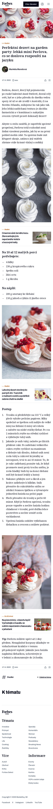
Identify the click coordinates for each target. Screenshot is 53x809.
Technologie (7, 737)
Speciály (32, 727)
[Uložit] (49, 80)
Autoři (4, 762)
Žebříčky (5, 748)
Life (3, 741)
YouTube (38, 802)
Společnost (6, 734)
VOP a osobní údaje (36, 779)
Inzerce (31, 769)
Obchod (5, 765)
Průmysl (5, 730)
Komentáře (33, 730)
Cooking (5, 744)
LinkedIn (29, 802)
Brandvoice (33, 748)
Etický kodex (33, 783)
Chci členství (31, 4)
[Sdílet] (45, 80)
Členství (31, 765)
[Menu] (48, 4)
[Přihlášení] (42, 4)
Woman (32, 734)
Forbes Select (7, 772)
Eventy (31, 762)
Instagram (19, 802)
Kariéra (31, 772)
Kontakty (32, 776)
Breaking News (35, 744)
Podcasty (32, 737)
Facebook (6, 802)
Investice (5, 727)
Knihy (4, 769)
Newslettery (33, 741)
